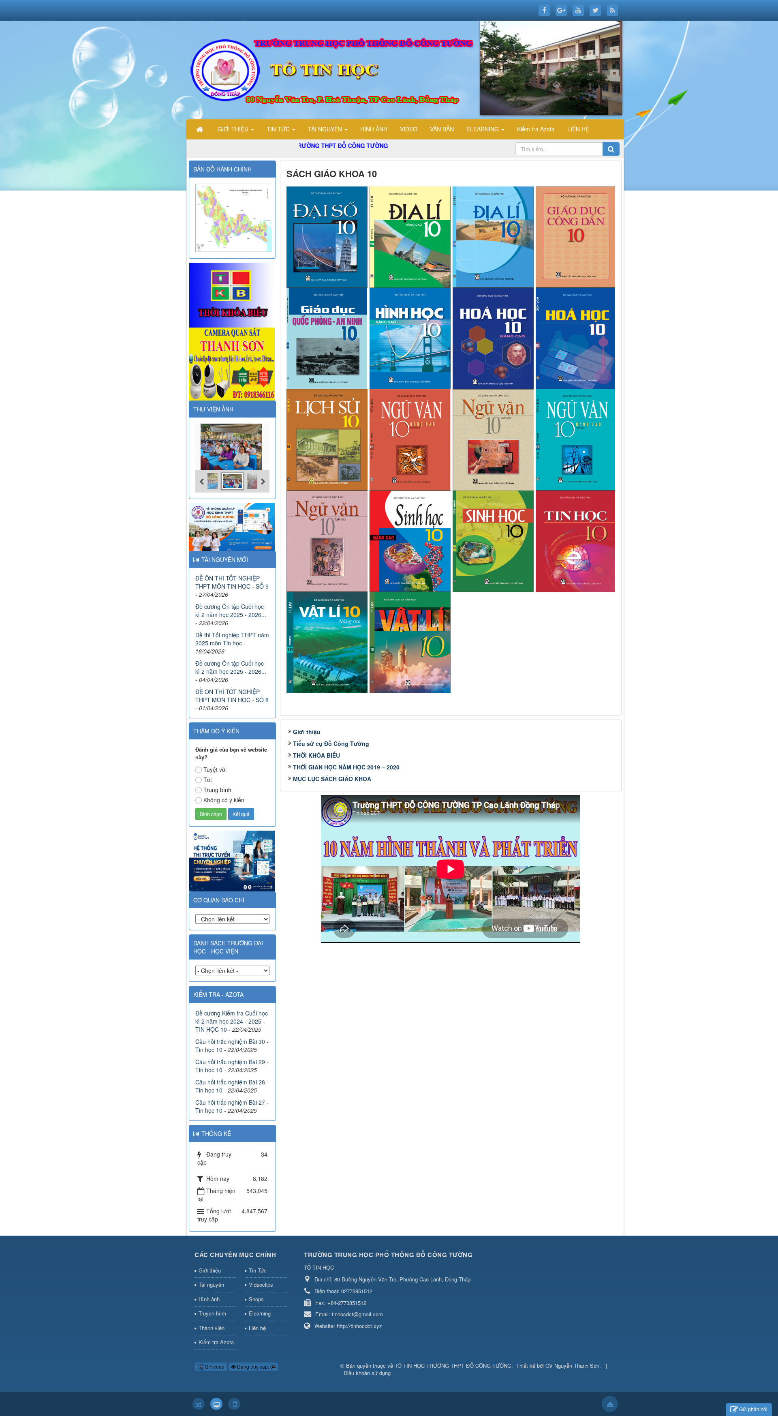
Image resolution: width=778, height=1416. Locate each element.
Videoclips (261, 1284)
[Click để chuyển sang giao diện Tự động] (198, 1404)
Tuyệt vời (215, 769)
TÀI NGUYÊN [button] (326, 129)
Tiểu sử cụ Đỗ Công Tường (331, 743)
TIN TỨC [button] (279, 129)
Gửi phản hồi (753, 1408)
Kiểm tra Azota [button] (536, 129)
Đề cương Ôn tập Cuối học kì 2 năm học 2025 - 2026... (230, 610)
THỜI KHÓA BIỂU (316, 755)
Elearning (260, 1313)
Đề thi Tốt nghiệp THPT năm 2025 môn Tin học (232, 639)
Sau (636, 552)
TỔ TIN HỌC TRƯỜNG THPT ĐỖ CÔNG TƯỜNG (453, 1365)
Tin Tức (258, 1270)
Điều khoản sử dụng (367, 1373)
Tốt (207, 779)
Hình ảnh (209, 1299)
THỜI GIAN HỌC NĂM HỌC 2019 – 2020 (346, 767)
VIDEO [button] (408, 129)
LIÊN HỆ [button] (578, 129)
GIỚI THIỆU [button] (234, 129)
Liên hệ (257, 1328)
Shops (256, 1299)
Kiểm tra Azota (216, 1342)
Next (634, 869)
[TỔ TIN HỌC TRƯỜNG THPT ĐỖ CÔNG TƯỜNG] (407, 69)
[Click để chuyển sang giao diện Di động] (234, 1404)
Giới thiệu (307, 732)
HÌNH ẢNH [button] (373, 129)
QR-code (213, 1366)
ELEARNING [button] (483, 129)
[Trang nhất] (200, 129)
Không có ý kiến (223, 800)
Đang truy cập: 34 (256, 1366)
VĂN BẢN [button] (442, 129)
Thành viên (211, 1328)
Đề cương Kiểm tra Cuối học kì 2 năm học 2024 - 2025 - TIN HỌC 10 (231, 1021)
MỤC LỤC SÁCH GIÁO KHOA (332, 779)
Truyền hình (212, 1313)
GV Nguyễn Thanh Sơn (572, 1365)
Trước (266, 552)
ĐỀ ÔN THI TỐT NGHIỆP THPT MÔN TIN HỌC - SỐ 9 (232, 582)
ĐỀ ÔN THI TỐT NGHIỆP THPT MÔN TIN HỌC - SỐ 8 (232, 696)
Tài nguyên (211, 1284)
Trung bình (217, 790)
